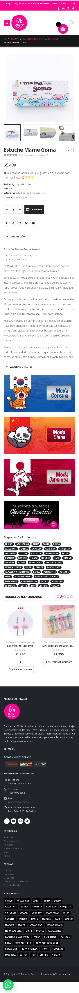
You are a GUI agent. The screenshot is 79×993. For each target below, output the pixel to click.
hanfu (34, 558)
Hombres (9, 844)
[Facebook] (58, 8)
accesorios (23, 544)
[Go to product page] (20, 621)
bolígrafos (11, 642)
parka (36, 572)
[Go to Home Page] (5, 39)
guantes (9, 558)
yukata (55, 586)
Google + (27, 223)
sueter (23, 586)
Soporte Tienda (12, 885)
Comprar (36, 209)
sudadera (10, 586)
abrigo (8, 544)
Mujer (7, 852)
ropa (7, 576)
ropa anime (11, 581)
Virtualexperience (64, 974)
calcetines (11, 548)
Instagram (20, 821)
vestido (43, 586)
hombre (45, 558)
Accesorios (9, 837)
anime (36, 544)
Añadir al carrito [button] (22, 669)
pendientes (50, 572)
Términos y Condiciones (16, 881)
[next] (73, 149)
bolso (56, 544)
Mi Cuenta (9, 877)
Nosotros (9, 874)
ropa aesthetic (23, 576)
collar (23, 553)
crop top (36, 553)
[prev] (68, 149)
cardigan (50, 548)
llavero (9, 562)
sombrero (57, 581)
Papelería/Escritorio (36, 192)
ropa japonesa (29, 581)
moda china (35, 562)
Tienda (7, 870)
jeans (56, 558)
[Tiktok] (73, 8)
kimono (67, 558)
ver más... (9, 748)
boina (46, 544)
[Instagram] (68, 8)
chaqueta (64, 548)
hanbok (22, 558)
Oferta (39, 567)
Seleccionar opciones (60, 662)
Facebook (7, 223)
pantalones (53, 567)
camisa (24, 548)
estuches (20, 192)
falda (65, 553)
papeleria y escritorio (24, 197)
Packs (7, 855)
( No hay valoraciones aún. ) (33, 155)
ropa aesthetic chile (46, 576)
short (44, 581)
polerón (64, 572)
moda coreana (54, 562)
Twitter (13, 223)
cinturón (10, 553)
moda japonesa (13, 567)
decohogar (51, 553)
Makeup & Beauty (13, 848)
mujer (28, 567)
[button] (7, 23)
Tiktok (27, 821)
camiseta (36, 548)
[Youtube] (63, 8)
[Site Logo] (19, 22)
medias (21, 562)
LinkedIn (20, 223)
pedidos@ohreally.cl (19, 801)
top (33, 586)
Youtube (13, 821)
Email (33, 223)
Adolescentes (11, 840)
